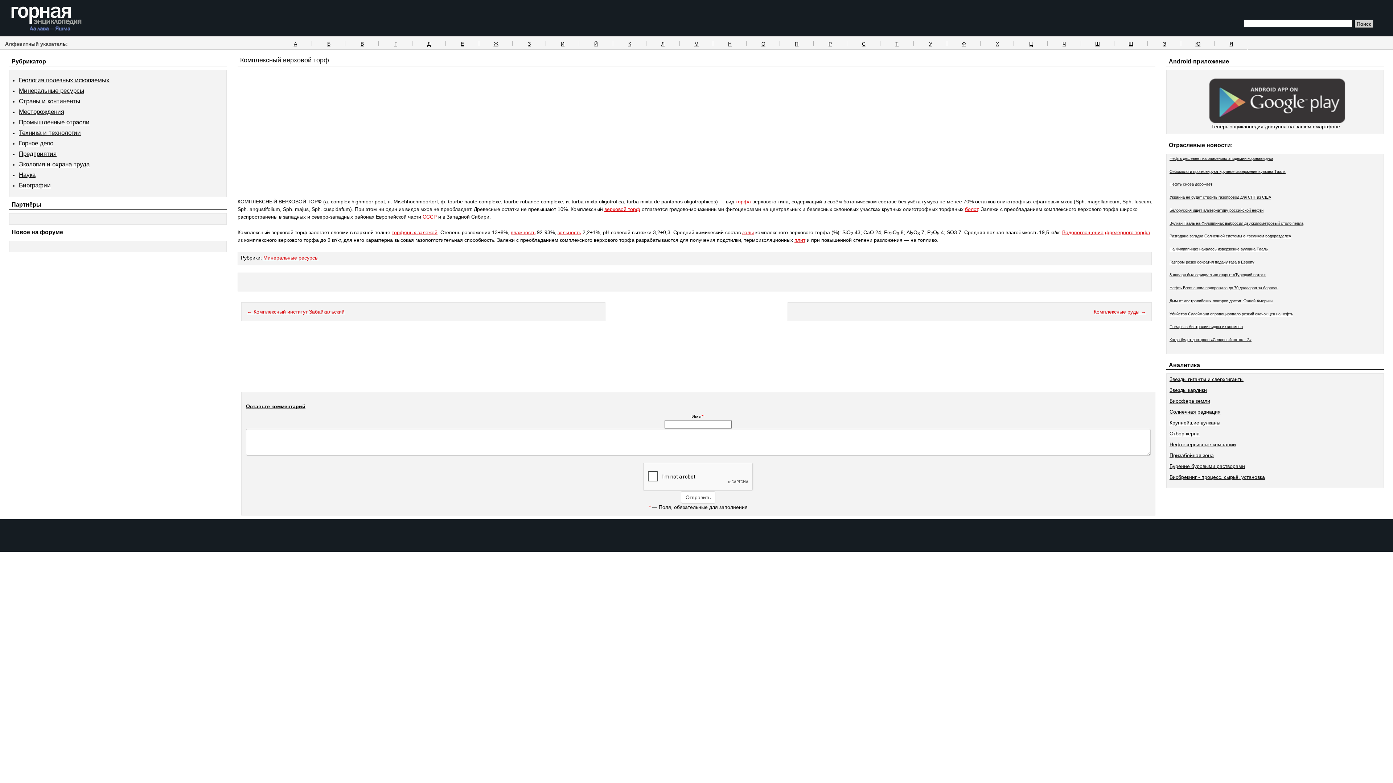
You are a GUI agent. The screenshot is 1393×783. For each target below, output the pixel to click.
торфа (743, 201)
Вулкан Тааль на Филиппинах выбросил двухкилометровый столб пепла (1236, 223)
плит (799, 240)
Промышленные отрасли (54, 122)
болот (971, 209)
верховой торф (622, 209)
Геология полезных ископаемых (64, 80)
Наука (27, 174)
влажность (523, 232)
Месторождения (41, 111)
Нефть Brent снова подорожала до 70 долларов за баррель (1224, 288)
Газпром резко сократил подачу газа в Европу (1212, 262)
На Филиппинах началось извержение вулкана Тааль (1219, 249)
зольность (569, 232)
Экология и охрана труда (54, 164)
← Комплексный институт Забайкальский (296, 312)
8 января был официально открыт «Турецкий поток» (1218, 275)
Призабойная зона (1192, 455)
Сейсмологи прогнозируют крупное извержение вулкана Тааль (1228, 171)
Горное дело (36, 143)
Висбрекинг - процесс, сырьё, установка (1217, 477)
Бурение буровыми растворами (1207, 466)
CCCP (430, 217)
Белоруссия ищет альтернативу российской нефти (1216, 210)
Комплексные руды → (1120, 312)
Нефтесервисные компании (1203, 444)
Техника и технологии (50, 132)
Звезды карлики (1188, 390)
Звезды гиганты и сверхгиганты (1207, 379)
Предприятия (38, 153)
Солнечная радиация (1195, 412)
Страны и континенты (49, 101)
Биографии (35, 185)
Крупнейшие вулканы (1195, 423)
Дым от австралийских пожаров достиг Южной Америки (1221, 301)
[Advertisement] (696, 145)
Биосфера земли (1190, 401)
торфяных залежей (414, 232)
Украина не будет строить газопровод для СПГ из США (1220, 197)
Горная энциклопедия (46, 19)
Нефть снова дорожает (1191, 184)
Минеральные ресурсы (51, 90)
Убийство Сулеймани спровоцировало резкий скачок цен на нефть (1231, 314)
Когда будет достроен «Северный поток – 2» (1211, 339)
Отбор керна (1185, 433)
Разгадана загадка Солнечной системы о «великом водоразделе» (1230, 236)
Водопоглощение (1083, 232)
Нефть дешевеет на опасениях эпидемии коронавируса (1221, 158)
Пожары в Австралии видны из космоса (1206, 326)
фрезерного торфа (1127, 232)
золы (748, 232)
